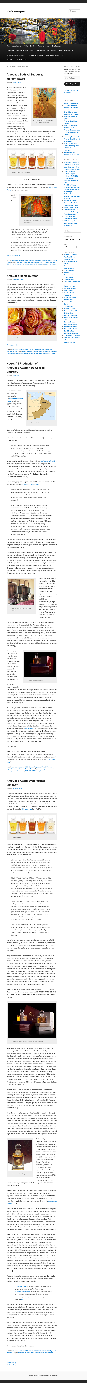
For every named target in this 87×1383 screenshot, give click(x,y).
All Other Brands (29, 46)
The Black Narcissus (70, 315)
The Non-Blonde (69, 322)
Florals (43, 350)
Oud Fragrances (46, 260)
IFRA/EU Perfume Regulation (16, 55)
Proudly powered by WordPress (48, 1376)
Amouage (15, 260)
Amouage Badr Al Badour (41, 262)
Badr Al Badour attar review (30, 264)
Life (63, 55)
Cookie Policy (11, 1365)
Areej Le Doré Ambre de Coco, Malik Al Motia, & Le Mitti (72, 132)
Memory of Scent (69, 286)
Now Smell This (69, 293)
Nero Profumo (68, 290)
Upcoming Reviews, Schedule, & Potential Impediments (71, 107)
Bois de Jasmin (69, 268)
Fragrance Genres (43, 46)
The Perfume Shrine (70, 326)
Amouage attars (28, 262)
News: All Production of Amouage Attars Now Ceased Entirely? (26, 367)
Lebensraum (29, 728)
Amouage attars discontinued (41, 352)
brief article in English (48, 461)
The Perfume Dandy (70, 324)
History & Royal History (36, 55)
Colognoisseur (69, 270)
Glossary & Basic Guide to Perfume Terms (20, 50)
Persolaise (67, 295)
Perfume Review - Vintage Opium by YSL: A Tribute (72, 196)
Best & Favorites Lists (66, 50)
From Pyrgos (68, 277)
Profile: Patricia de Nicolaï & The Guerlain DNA (71, 180)
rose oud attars (11, 266)
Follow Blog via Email (72, 84)
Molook (41, 264)
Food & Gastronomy (52, 55)
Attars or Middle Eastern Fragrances (30, 260)
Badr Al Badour (16, 264)
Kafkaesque (16, 11)
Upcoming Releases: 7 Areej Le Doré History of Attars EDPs (72, 139)
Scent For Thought (70, 308)
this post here (27, 809)
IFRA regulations (39, 771)
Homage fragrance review (47, 353)
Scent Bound (68, 306)
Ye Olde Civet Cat (69, 342)
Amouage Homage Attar (22, 276)
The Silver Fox (69, 331)
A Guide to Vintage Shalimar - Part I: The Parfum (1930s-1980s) (71, 203)
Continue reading (13, 255)
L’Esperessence (69, 279)
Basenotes (67, 266)
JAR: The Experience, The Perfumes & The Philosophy (71, 223)
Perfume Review (12, 352)
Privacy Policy (11, 1363)
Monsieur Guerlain (70, 288)
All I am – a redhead (70, 255)
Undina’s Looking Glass (72, 335)
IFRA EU (31, 771)
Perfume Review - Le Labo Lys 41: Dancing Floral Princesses (71, 212)
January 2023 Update (71, 103)
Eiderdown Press (69, 275)
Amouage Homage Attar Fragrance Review (25, 353)
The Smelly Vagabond (71, 333)
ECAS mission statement (30, 484)
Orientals (49, 350)
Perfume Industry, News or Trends (24, 769)
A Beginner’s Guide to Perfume (46, 50)
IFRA (26, 771)
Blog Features (56, 46)
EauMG (66, 273)
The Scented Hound (70, 329)
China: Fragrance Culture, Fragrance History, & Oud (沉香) (71, 173)
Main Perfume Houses (14, 46)
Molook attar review (50, 264)
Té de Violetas (68, 313)
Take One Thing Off (70, 311)
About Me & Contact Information (17, 60)
